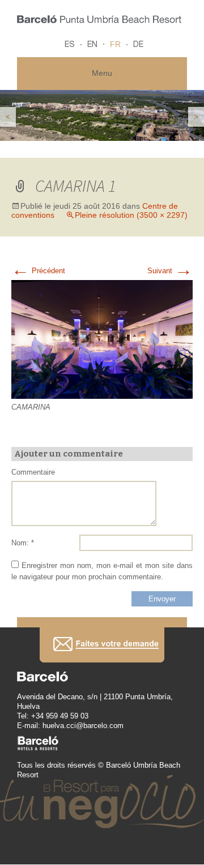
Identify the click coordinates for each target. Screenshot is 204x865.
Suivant (170, 270)
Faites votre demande (102, 644)
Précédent (38, 270)
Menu (102, 73)
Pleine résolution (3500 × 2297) (131, 215)
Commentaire (33, 472)
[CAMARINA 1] (102, 338)
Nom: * (22, 543)
